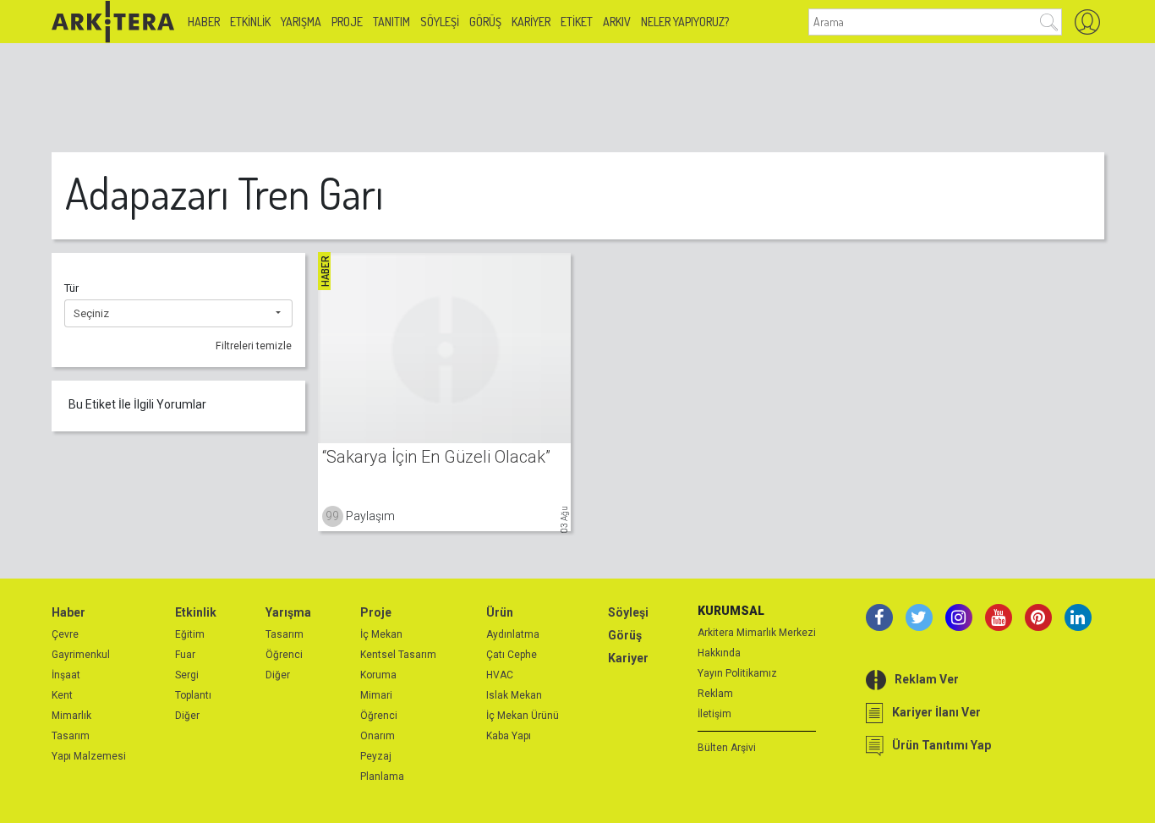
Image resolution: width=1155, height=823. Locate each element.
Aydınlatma (512, 634)
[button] (178, 313)
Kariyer (531, 21)
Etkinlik (250, 21)
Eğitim (190, 634)
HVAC (499, 675)
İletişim (714, 714)
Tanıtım (391, 21)
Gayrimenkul (81, 655)
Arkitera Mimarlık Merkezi (757, 633)
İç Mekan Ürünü (522, 715)
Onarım (377, 736)
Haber (204, 21)
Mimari (376, 695)
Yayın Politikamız (737, 673)
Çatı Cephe (511, 655)
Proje (347, 21)
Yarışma (301, 21)
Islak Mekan (514, 695)
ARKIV (617, 21)
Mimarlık (71, 715)
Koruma (378, 675)
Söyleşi (439, 21)
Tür (71, 288)
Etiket (577, 21)
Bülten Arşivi (727, 748)
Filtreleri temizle (254, 346)
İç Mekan (381, 634)
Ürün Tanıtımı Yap (941, 745)
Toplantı (193, 695)
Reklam (715, 694)
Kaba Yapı (508, 736)
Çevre (65, 634)
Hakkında (719, 653)
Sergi (187, 675)
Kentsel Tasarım (398, 655)
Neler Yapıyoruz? (685, 21)
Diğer (187, 715)
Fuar (185, 655)
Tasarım (71, 736)
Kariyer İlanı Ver (936, 712)
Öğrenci (284, 655)
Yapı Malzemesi (89, 756)
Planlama (382, 776)
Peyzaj (375, 756)
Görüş (485, 21)
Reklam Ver (927, 679)
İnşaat (66, 675)
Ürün (499, 612)
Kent (62, 695)
